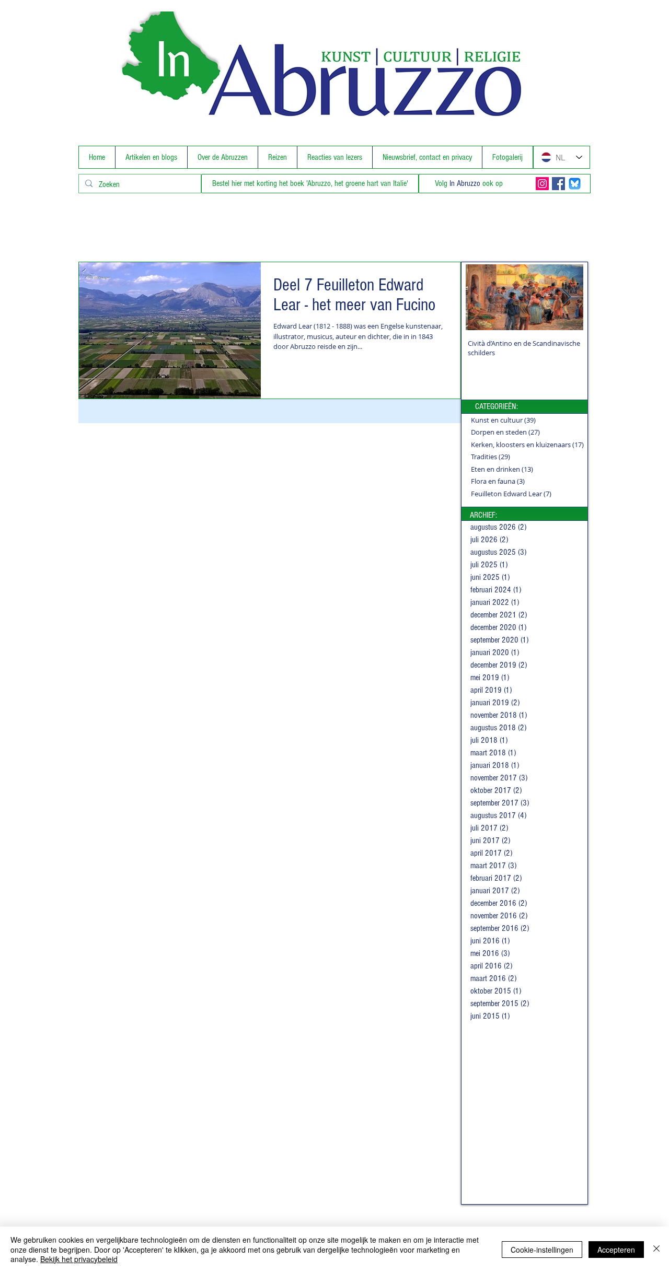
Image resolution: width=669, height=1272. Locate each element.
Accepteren (616, 1249)
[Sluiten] (656, 1249)
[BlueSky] (574, 183)
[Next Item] (566, 297)
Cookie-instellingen (542, 1249)
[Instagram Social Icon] (542, 183)
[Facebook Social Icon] (558, 183)
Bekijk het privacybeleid (79, 1259)
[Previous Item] (482, 297)
